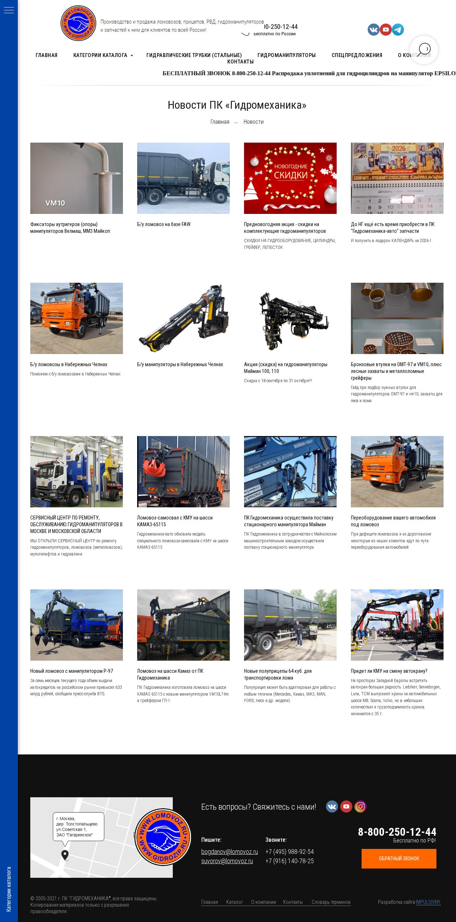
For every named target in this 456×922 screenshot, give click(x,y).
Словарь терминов (331, 902)
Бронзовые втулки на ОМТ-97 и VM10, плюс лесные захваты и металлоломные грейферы (396, 371)
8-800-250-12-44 (275, 26)
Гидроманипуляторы (287, 55)
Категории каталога (101, 55)
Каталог (234, 902)
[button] (101, 837)
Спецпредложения (357, 55)
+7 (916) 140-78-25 (289, 861)
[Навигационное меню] (9, 10)
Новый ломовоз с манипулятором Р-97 (71, 671)
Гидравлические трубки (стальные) (194, 55)
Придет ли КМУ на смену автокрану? (389, 671)
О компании (263, 902)
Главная (47, 55)
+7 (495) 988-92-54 (289, 851)
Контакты (240, 61)
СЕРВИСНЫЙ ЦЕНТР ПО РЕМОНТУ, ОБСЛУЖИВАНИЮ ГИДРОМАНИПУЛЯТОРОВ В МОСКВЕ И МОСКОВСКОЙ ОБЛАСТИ (76, 524)
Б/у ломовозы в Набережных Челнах (68, 364)
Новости (254, 121)
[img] (163, 837)
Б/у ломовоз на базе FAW (164, 224)
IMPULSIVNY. (428, 902)
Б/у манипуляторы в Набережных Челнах (180, 364)
